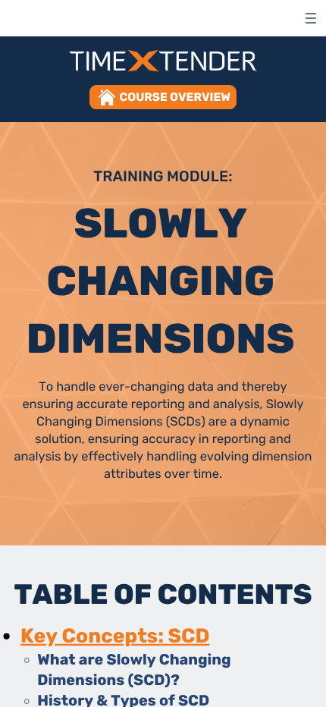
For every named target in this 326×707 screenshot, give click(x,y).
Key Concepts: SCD (114, 635)
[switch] (311, 18)
